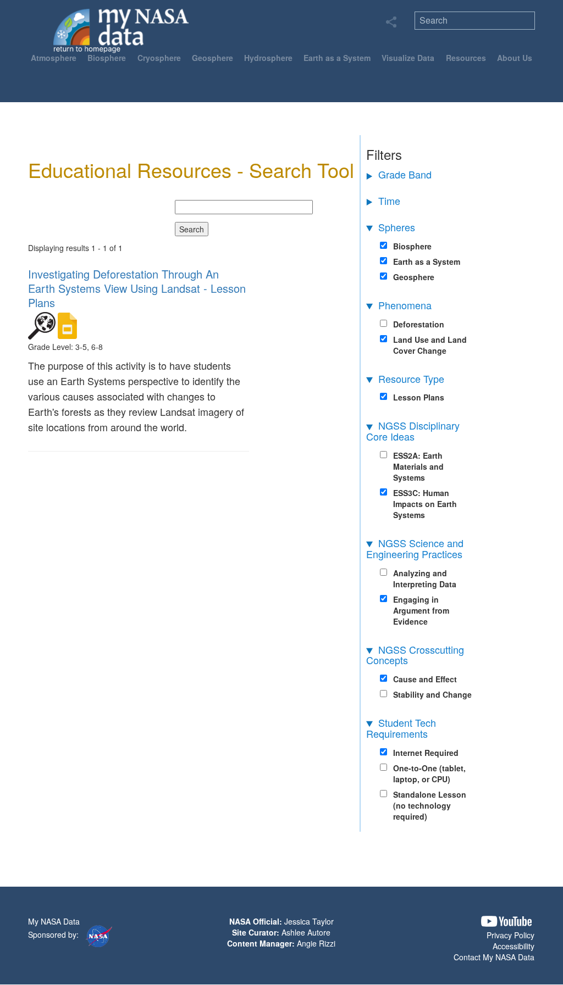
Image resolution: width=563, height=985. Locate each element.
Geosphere (212, 57)
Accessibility (513, 946)
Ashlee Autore (306, 932)
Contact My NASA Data (494, 956)
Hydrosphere (268, 57)
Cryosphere (159, 57)
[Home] (121, 30)
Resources (466, 57)
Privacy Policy (510, 935)
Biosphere (106, 57)
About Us (514, 57)
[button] (506, 921)
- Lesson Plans (137, 288)
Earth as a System (337, 57)
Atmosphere (53, 57)
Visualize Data (408, 57)
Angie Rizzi (316, 943)
